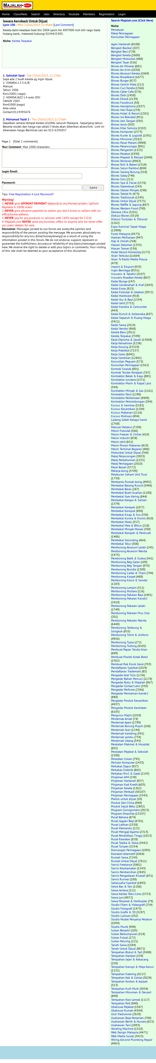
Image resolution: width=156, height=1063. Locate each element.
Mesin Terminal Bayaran (126, 449)
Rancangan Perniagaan (126, 850)
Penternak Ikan (121, 730)
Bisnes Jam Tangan (123, 121)
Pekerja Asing (119, 471)
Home (6, 14)
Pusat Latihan (120, 824)
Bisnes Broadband (123, 77)
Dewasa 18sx (119, 212)
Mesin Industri (120, 438)
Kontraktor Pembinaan (125, 398)
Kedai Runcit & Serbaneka (128, 314)
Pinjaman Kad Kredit (124, 784)
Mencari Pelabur (121, 427)
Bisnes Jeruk (119, 124)
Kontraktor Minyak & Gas (127, 391)
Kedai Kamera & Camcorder (129, 307)
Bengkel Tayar (120, 62)
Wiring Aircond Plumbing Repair (131, 1040)
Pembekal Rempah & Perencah (131, 533)
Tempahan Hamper (123, 956)
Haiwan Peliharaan (123, 237)
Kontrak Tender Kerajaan (127, 372)
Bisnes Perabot (120, 154)
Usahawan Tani (121, 1025)
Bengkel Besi (119, 51)
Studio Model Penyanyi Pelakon (131, 919)
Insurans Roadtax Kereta (127, 277)
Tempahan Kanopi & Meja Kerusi (132, 967)
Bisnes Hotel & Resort (125, 113)
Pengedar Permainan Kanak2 (129, 693)
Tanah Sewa (119, 945)
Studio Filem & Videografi (128, 905)
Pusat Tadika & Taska (124, 843)
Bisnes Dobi (118, 95)
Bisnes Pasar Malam (124, 143)
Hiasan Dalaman (121, 245)
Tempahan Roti (121, 1003)
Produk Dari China (122, 803)
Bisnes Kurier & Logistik (126, 135)
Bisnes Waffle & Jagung (126, 204)
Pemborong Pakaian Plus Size (130, 613)
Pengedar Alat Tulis (123, 675)
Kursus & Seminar (123, 405)
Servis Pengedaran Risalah (128, 875)
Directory (59, 14)
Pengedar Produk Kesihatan (129, 708)
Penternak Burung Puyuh (127, 726)
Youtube (73, 14)
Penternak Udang (122, 740)
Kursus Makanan (122, 412)
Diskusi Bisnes (120, 215)
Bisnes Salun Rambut (125, 168)
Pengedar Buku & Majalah (128, 682)
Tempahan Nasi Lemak (125, 999)
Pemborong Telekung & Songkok (126, 629)
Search (35, 14)
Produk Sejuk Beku (123, 806)
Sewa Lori (117, 897)
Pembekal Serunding (124, 540)
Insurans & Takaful (123, 274)
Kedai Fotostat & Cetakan (127, 292)
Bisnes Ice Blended (123, 117)
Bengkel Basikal (121, 48)
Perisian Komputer (123, 762)
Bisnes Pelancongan (124, 146)
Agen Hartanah (121, 44)
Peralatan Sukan (121, 759)
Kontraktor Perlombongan (128, 401)
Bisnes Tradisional (123, 197)
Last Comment (63, 25)
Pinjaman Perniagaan (124, 795)
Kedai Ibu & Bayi (122, 299)
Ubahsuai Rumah (122, 1010)
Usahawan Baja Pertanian (127, 1018)
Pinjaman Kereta (121, 788)
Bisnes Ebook (120, 99)
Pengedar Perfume (123, 689)
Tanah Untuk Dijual (123, 948)
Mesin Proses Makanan (126, 445)
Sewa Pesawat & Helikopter (129, 901)
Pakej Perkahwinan (123, 460)
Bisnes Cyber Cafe (122, 91)
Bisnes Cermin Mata (123, 84)
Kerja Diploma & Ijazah (126, 339)
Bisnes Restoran (121, 161)
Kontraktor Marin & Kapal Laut (131, 383)
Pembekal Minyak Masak (127, 529)
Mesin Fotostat (120, 431)
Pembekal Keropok (123, 511)
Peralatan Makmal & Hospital (130, 744)
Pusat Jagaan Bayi (122, 821)
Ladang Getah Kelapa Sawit (129, 420)
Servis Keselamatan (123, 868)
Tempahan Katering (123, 974)
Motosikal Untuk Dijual (126, 452)
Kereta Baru (118, 332)
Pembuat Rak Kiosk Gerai (127, 664)
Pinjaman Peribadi (123, 792)
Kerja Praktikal (120, 350)
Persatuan (117, 30)
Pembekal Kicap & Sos (126, 514)
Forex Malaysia (121, 234)
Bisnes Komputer (122, 131)
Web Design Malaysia (124, 1032)
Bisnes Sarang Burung (125, 172)
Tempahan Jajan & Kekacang (129, 959)
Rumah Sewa (119, 857)
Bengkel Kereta (121, 55)
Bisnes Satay (119, 175)
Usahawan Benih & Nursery (128, 1021)
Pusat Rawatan (120, 839)
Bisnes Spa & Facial (124, 183)
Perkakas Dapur (121, 766)
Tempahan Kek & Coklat (126, 977)
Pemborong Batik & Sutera (128, 558)
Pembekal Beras (121, 489)
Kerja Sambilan (121, 358)
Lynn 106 (9, 25)
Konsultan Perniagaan (125, 37)
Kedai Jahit (118, 303)
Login (122, 14)
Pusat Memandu (121, 828)
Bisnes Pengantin (122, 150)
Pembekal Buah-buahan (126, 492)
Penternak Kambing (124, 733)
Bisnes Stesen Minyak (125, 190)
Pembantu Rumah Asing (126, 482)
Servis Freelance (121, 864)
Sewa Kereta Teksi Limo (126, 894)
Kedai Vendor (119, 328)
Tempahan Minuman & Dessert (131, 992)
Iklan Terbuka (120, 255)
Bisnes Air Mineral (122, 66)
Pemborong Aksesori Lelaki (128, 547)
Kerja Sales (118, 354)
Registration (107, 14)
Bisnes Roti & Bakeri (124, 164)
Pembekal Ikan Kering (125, 496)
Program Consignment (125, 810)
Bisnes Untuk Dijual (123, 201)
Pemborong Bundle (123, 569)
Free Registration (20, 194)
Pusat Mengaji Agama (125, 832)
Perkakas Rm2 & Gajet (125, 773)
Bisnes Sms (118, 179)
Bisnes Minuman (122, 139)
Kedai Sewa (118, 325)
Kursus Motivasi (121, 416)
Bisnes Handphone (123, 106)
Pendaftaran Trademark (126, 671)
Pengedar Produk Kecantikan (129, 700)
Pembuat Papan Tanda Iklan (129, 649)
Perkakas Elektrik (122, 770)
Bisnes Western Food (124, 208)
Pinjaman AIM (120, 777)
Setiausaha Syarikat (123, 883)
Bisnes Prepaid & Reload (127, 157)
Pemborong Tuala (122, 642)
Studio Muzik (119, 927)
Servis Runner (120, 879)
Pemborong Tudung (124, 646)
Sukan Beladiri (120, 930)
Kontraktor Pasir (121, 394)
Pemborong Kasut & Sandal (129, 580)
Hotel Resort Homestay (126, 252)
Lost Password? (44, 194)
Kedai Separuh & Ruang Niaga (131, 318)
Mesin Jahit (118, 442)
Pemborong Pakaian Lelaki (128, 606)
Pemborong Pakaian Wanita (128, 620)
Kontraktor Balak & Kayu (127, 376)
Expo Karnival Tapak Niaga (128, 226)
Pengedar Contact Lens (125, 686)
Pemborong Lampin (124, 587)
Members (89, 14)
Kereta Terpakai (22, 41)
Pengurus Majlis (121, 715)
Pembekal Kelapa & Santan (129, 500)
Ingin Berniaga (120, 270)
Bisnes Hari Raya (122, 110)
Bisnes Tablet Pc (121, 194)
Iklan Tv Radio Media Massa (129, 259)
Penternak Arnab (121, 719)
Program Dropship (123, 813)
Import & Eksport (122, 267)
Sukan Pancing (120, 941)
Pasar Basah (119, 467)
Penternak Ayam (121, 722)
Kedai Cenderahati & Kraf (127, 285)
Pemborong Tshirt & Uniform (129, 635)
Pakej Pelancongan (123, 456)
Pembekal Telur (121, 544)
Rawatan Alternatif (123, 854)
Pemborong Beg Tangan (126, 565)
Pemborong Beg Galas (125, 562)
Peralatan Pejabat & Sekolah (129, 751)
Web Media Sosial (122, 1036)
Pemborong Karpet (123, 576)
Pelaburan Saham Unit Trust (129, 474)
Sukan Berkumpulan (124, 934)
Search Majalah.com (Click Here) (132, 20)
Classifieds (20, 14)
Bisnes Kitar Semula (124, 128)
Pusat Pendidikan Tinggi (126, 835)
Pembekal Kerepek (123, 507)
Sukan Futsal (119, 937)
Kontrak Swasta (121, 369)
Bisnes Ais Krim (121, 70)
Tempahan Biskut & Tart (126, 952)
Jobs (46, 14)
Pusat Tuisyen (120, 846)
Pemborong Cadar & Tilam (128, 573)
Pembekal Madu (121, 522)
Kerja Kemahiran (121, 343)
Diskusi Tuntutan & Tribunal (129, 219)
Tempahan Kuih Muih (125, 988)
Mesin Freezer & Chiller (126, 434)
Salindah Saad (15, 75)
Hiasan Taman (120, 248)
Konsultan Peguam (123, 361)
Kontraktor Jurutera (123, 379)
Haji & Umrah (120, 241)
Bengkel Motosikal (123, 59)
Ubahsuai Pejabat (122, 1007)
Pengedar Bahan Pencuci (127, 679)
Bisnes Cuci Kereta (123, 88)
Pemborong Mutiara (124, 591)
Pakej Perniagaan (122, 33)
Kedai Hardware (121, 296)
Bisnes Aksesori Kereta (125, 73)
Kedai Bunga (119, 281)
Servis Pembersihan (123, 872)
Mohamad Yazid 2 (17, 119)
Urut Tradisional (121, 1014)
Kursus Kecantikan (123, 409)
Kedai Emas (118, 288)
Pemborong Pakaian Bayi (127, 595)
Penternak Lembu (122, 737)
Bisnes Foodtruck (122, 102)
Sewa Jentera (119, 890)
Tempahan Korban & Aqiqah (129, 981)
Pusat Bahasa (119, 817)
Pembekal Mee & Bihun (126, 525)
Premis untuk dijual (123, 799)
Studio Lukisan (121, 916)
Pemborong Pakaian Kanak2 (129, 598)
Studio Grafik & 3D (123, 912)
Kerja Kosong (119, 347)
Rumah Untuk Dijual (124, 861)
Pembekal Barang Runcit (127, 485)
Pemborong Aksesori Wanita (129, 551)
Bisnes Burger (120, 80)
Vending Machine (122, 1029)
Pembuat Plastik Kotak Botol (129, 657)
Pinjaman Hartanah (123, 781)
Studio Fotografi (121, 908)
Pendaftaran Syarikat (124, 668)
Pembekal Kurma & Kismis (128, 518)
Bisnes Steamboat (122, 186)
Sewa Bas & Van (121, 886)
